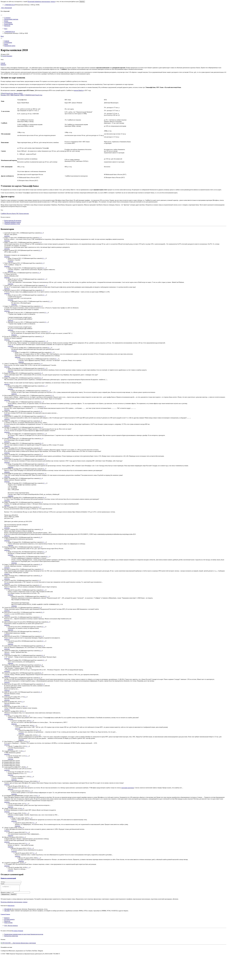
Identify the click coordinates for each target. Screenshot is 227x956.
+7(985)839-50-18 (9, 4)
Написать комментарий (8, 878)
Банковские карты (9, 45)
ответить (7, 236)
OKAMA (7, 910)
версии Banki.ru (78, 90)
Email (2, 884)
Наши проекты (11, 905)
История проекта (9, 919)
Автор (3, 882)
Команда (6, 918)
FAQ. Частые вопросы (11, 925)
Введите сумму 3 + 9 (7, 892)
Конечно (82, 1)
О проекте (7, 17)
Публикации (8, 22)
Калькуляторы (8, 24)
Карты (14, 213)
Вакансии (7, 921)
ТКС (17, 213)
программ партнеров (127, 787)
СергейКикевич (3, 63)
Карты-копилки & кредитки (12, 220)
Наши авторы (8, 922)
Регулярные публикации (17, 930)
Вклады (9, 213)
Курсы (6, 21)
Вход (5, 28)
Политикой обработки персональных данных (41, 1)
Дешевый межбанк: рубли (12, 223)
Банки (6, 44)
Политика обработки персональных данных (14, 902)
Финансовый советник (11, 19)
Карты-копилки (24, 213)
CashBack (4, 213)
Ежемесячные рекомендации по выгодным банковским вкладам (23, 934)
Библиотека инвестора (11, 936)
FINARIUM (7, 909)
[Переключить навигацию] (1, 38)
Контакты (7, 25)
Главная (6, 41)
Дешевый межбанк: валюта (12, 222)
